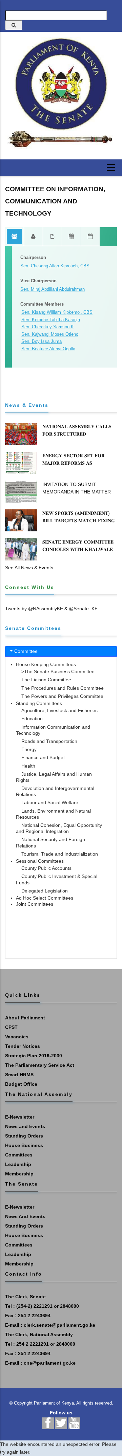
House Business (24, 1145)
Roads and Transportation (49, 741)
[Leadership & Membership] (14, 236)
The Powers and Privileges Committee (62, 696)
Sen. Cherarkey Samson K (47, 326)
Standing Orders (24, 1136)
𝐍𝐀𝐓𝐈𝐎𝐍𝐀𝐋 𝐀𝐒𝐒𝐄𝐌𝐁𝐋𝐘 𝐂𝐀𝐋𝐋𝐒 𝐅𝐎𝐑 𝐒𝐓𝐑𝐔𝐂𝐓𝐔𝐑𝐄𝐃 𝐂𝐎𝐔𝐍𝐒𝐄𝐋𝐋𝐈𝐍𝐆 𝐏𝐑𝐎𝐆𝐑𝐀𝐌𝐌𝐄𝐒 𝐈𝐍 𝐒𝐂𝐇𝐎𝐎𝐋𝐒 (78, 437)
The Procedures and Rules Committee (62, 688)
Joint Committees (34, 904)
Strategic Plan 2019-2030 (33, 1055)
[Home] (61, 93)
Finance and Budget (43, 757)
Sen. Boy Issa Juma (41, 341)
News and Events (25, 1126)
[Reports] (52, 236)
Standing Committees (39, 703)
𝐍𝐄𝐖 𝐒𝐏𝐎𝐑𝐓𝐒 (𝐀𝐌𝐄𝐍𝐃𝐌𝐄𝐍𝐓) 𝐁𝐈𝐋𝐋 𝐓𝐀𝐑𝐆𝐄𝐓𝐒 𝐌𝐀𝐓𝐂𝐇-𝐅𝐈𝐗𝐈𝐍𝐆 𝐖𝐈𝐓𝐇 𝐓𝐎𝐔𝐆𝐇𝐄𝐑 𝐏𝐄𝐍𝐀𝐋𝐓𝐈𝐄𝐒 (78, 520)
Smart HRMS (19, 1074)
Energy (29, 749)
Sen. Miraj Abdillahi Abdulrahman (52, 289)
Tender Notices (22, 1046)
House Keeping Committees (46, 664)
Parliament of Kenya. (54, 1403)
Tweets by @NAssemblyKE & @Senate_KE (51, 608)
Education (32, 718)
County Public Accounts (46, 868)
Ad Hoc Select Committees (44, 898)
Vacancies (16, 1036)
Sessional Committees (40, 861)
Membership (19, 1173)
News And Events (25, 1216)
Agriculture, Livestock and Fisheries (59, 710)
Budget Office (21, 1084)
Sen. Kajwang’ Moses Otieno (49, 334)
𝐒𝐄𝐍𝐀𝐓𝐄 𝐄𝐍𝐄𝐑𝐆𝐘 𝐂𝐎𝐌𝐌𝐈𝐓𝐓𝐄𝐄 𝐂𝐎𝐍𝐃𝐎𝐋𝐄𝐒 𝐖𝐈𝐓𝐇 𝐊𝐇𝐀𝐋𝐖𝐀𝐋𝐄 (78, 545)
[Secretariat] (33, 236)
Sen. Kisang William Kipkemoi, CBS (57, 312)
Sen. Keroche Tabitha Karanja (50, 319)
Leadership (18, 1164)
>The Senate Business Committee (58, 671)
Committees (19, 1154)
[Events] (90, 236)
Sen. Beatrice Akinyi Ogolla (48, 348)
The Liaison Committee (46, 679)
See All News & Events (29, 567)
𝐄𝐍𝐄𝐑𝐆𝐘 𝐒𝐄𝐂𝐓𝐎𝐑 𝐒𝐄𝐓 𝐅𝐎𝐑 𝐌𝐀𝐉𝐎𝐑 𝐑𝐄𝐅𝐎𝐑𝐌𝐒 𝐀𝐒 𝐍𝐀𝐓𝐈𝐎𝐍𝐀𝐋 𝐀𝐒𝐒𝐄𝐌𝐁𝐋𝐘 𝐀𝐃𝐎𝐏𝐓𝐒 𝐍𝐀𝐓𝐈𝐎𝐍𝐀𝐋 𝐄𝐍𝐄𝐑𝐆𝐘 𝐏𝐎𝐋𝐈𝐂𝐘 (78, 467)
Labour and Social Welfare (49, 802)
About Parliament (25, 1017)
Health (28, 766)
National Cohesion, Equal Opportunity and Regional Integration (59, 828)
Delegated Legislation (44, 891)
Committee (26, 651)
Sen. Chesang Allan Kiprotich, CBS (54, 265)
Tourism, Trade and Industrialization (59, 854)
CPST (11, 1027)
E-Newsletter (19, 1117)
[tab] (61, 651)
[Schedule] (71, 236)
